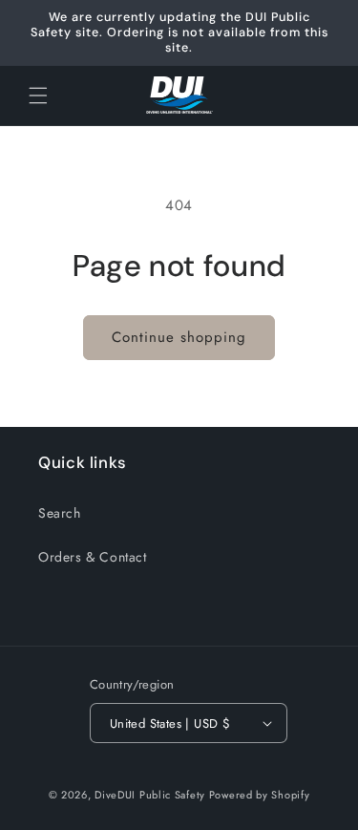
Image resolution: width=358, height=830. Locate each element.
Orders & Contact (92, 556)
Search (59, 512)
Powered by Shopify (259, 794)
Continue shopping (179, 337)
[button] (38, 95)
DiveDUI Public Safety (150, 794)
